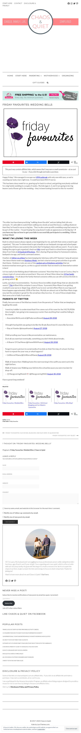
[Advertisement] (40, 53)
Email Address (7, 474)
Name (4, 465)
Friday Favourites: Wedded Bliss (13, 403)
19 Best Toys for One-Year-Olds (13, 660)
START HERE (7, 3)
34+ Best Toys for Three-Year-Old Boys (15, 640)
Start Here (21, 76)
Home (10, 76)
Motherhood (51, 76)
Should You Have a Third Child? (13, 653)
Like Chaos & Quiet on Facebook (24, 614)
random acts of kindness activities (49, 263)
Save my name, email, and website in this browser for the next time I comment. (32, 508)
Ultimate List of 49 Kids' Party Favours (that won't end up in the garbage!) (27, 643)
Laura (8, 419)
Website (5, 483)
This (11, 285)
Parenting (34, 76)
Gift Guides (38, 83)
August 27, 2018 (40, 328)
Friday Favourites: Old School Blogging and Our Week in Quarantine (37, 405)
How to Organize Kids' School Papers (15, 650)
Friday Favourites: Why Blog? (63, 403)
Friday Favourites (13, 421)
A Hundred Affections (26, 252)
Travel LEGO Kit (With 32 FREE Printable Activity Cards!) (21, 629)
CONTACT (18, 3)
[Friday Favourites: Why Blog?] (66, 395)
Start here (45, 574)
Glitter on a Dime (18, 258)
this (38, 249)
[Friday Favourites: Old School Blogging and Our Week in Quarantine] (40, 395)
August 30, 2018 (54, 374)
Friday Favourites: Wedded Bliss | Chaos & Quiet (27, 450)
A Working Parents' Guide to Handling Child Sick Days (20, 646)
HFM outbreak (41, 177)
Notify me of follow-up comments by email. (21, 513)
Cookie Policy (41, 729)
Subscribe (8, 603)
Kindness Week (31, 260)
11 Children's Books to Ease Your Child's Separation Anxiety (22, 633)
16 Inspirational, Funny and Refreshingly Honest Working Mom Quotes (26, 636)
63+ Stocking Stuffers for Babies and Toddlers (18, 657)
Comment (6, 492)
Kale (33, 724)
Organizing (68, 76)
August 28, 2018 (50, 318)
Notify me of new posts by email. (17, 517)
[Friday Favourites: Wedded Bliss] (14, 395)
